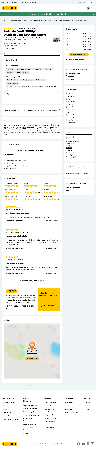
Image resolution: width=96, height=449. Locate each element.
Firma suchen (7, 406)
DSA (66, 416)
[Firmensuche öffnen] (88, 8)
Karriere (74, 2)
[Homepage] (9, 8)
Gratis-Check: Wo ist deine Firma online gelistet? (48, 14)
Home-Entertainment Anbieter (32, 150)
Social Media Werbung (30, 424)
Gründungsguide (49, 427)
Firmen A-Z (7, 409)
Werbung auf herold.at (10, 419)
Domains (26, 433)
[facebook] (78, 444)
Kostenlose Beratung (30, 405)
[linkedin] (88, 444)
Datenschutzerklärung (71, 412)
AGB (66, 406)
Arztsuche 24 (7, 416)
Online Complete (29, 412)
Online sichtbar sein (50, 402)
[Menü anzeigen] (93, 8)
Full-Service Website (30, 408)
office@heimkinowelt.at (75, 59)
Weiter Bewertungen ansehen (32, 281)
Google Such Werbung (31, 415)
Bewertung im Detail (14, 221)
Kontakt (86, 409)
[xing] (92, 444)
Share (68, 190)
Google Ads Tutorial (50, 415)
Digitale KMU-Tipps (50, 418)
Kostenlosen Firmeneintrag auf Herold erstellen (19, 2)
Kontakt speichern (73, 187)
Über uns (82, 2)
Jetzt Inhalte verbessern (49, 110)
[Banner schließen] (94, 14)
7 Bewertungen (23, 28)
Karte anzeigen (32, 358)
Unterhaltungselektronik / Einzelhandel (77, 173)
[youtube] (83, 444)
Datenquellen (68, 402)
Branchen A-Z (8, 412)
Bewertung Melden (52, 221)
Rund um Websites (50, 406)
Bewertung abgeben (34, 28)
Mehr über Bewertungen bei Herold (20, 307)
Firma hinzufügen (9, 402)
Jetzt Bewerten (49, 305)
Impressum (68, 409)
